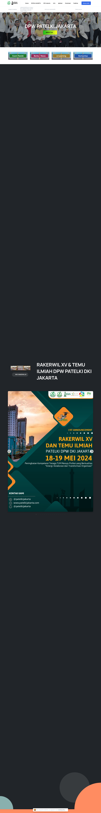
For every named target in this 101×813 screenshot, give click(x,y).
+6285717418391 (12, 9)
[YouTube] (88, 9)
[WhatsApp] (93, 9)
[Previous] (9, 451)
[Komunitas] (83, 55)
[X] (86, 9)
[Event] (18, 55)
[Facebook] (83, 9)
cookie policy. (61, 810)
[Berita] (39, 55)
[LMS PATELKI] (61, 55)
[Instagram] (90, 9)
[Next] (92, 451)
